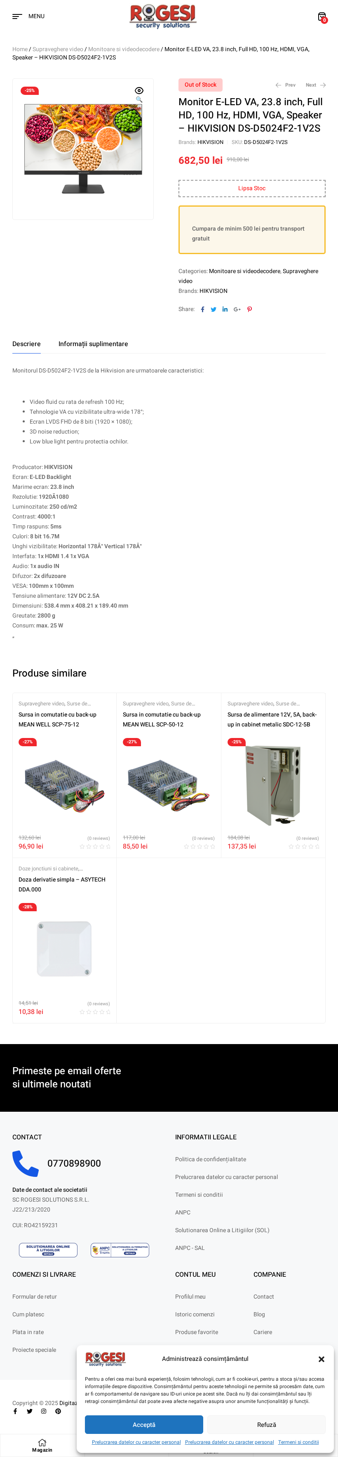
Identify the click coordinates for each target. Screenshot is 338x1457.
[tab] (26, 344)
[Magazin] (42, 1442)
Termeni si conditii (298, 1442)
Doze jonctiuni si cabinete (48, 868)
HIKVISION (210, 142)
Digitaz (68, 1403)
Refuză (266, 1424)
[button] (321, 1359)
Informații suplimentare (93, 344)
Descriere (26, 344)
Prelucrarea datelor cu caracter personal (136, 1442)
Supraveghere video (58, 49)
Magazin (42, 1450)
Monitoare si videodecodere (124, 49)
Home (20, 49)
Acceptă (144, 1424)
